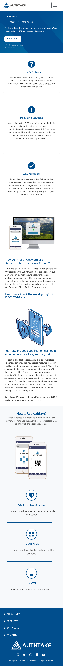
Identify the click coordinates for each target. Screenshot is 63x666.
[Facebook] (37, 654)
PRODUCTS (12, 621)
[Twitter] (24, 654)
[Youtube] (43, 654)
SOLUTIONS (13, 628)
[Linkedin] (18, 654)
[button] (30, 614)
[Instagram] (31, 654)
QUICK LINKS (13, 614)
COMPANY (12, 635)
